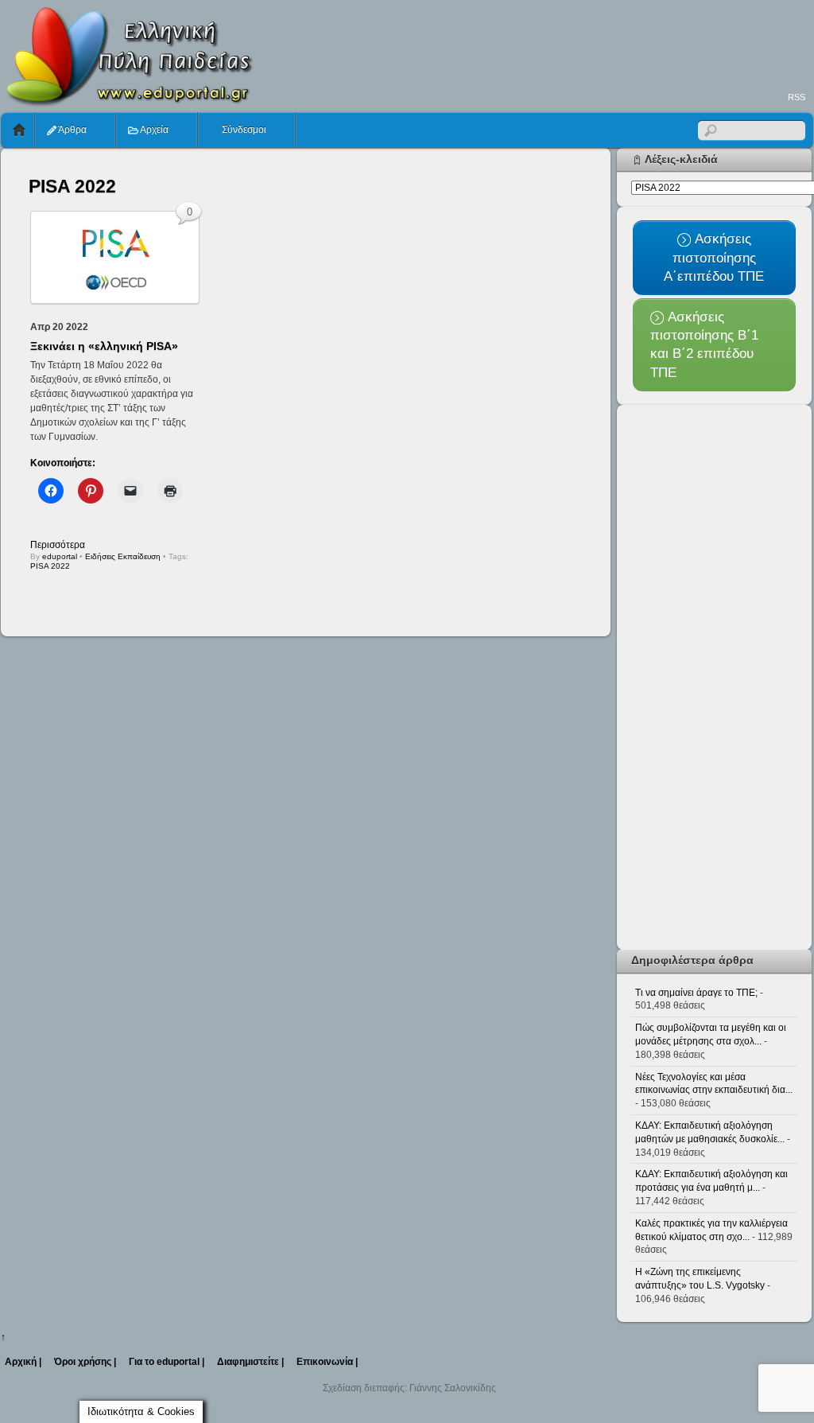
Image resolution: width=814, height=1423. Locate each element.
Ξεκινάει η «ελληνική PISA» (104, 346)
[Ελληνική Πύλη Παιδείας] (128, 101)
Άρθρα (71, 129)
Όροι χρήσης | (85, 1361)
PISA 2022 (50, 566)
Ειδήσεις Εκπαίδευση (123, 556)
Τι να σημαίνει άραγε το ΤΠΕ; (696, 992)
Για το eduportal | (166, 1361)
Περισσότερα (57, 544)
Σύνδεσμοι (242, 129)
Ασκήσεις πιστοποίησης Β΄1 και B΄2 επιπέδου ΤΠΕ (704, 344)
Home (19, 130)
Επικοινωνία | (327, 1361)
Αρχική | (23, 1361)
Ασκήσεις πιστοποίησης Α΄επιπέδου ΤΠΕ (714, 257)
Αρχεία (153, 129)
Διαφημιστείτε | (250, 1361)
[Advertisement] (524, 44)
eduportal (59, 556)
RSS (796, 97)
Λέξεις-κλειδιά (681, 159)
